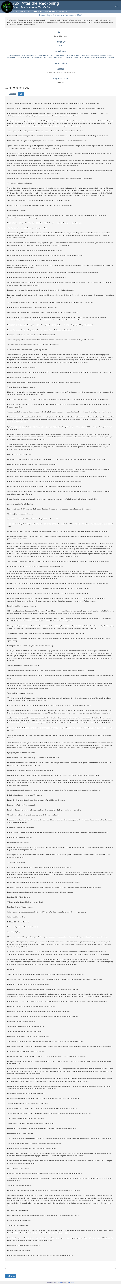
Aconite (34, 55)
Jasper (60, 58)
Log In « (116, 6)
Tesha (93, 58)
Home (15, 11)
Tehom (60, 1282)
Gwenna (109, 55)
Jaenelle (12, 55)
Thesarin (75, 58)
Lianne (25, 55)
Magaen (98, 58)
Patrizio (82, 55)
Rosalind (41, 55)
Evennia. (71, 1282)
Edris (44, 58)
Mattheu (39, 58)
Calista (103, 55)
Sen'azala (19, 58)
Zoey (35, 58)
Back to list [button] (10, 1276)
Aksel (63, 55)
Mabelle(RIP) (11, 58)
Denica (67, 55)
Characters (22, 11)
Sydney (73, 55)
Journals (48, 11)
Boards (54, 11)
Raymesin (26, 58)
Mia (59, 55)
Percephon (68, 58)
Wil (64, 58)
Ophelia (103, 58)
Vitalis (81, 58)
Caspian (98, 55)
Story (35, 11)
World (30, 11)
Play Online (63, 11)
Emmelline (87, 58)
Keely (30, 55)
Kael (31, 58)
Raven (17, 55)
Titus (77, 55)
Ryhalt (93, 55)
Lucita (56, 55)
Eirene (46, 55)
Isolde (61, 46)
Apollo (51, 55)
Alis (21, 55)
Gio (113, 58)
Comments (12, 94)
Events (40, 11)
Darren (54, 58)
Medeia (87, 55)
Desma (109, 58)
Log (21, 94)
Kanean (49, 58)
